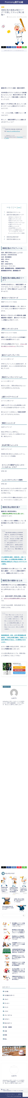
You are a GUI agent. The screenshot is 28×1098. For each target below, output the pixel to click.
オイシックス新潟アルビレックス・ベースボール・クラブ (16, 230)
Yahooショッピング (19, 672)
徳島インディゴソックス (15, 219)
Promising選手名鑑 (14, 2)
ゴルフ (6, 999)
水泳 (6, 1031)
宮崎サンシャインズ (14, 226)
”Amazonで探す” (19, 667)
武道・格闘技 (8, 1027)
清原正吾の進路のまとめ (13, 239)
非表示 (19, 207)
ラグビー (7, 1019)
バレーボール (8, 1015)
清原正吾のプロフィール (13, 212)
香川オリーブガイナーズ (15, 217)
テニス (6, 1007)
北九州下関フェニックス (15, 228)
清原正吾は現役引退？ (13, 237)
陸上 (6, 1039)
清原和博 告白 (17, 663)
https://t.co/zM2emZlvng (13, 131)
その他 (6, 991)
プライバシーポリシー (11, 1094)
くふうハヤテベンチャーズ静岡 (16, 233)
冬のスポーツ (8, 1023)
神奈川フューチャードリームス (16, 222)
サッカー (7, 1003)
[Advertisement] (14, 70)
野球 (3, 7)
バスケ (6, 1011)
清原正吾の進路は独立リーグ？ (15, 214)
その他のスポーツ (9, 995)
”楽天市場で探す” (19, 670)
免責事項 (19, 1094)
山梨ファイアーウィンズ (15, 224)
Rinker (20, 664)
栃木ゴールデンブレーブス (15, 220)
